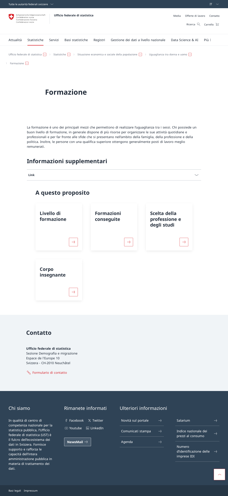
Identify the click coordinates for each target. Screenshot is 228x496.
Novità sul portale (135, 420)
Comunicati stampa (136, 431)
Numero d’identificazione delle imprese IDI (193, 451)
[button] (15, 40)
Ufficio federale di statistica (74, 15)
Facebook (76, 420)
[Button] (73, 242)
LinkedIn (96, 428)
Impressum (31, 490)
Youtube (75, 428)
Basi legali (15, 490)
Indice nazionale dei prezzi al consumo (192, 433)
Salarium (183, 420)
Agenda (127, 442)
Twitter (97, 420)
